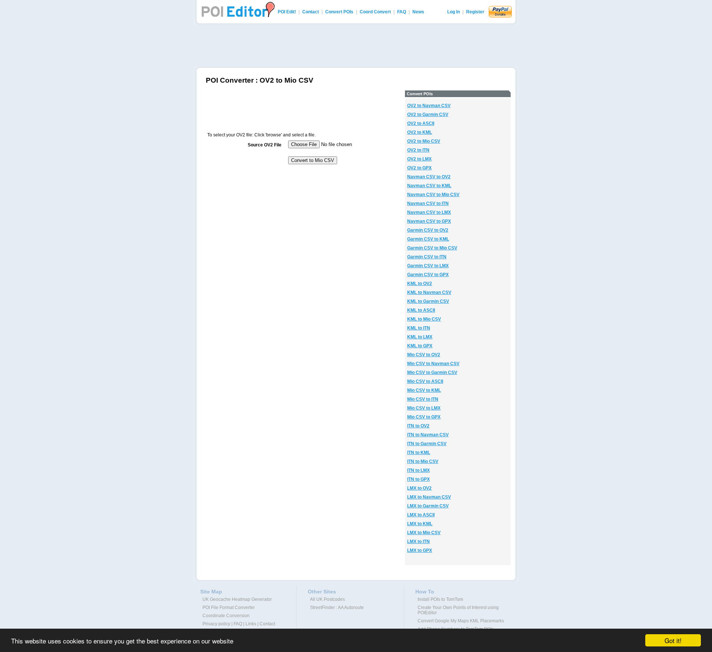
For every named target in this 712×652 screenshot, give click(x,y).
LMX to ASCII (421, 514)
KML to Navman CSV (429, 292)
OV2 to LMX (419, 159)
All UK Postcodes (327, 599)
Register (475, 11)
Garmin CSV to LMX (428, 265)
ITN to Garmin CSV (426, 443)
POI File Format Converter (228, 607)
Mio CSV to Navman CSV (433, 363)
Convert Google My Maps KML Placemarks (461, 620)
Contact (310, 11)
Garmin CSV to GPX (428, 274)
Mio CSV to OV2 (423, 354)
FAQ (401, 11)
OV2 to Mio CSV (423, 141)
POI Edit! (287, 11)
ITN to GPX (418, 479)
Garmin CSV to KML (428, 239)
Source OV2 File (264, 145)
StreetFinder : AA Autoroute (337, 607)
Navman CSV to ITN (428, 203)
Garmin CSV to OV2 (427, 230)
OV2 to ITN (418, 150)
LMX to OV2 (419, 488)
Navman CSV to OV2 (429, 176)
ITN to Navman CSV (428, 434)
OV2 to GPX (419, 168)
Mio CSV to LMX (424, 408)
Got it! (673, 640)
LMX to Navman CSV (429, 497)
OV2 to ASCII (420, 123)
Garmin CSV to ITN (426, 256)
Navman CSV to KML (429, 185)
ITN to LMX (418, 470)
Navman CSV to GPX (429, 221)
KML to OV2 (419, 283)
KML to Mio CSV (424, 319)
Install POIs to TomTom (440, 599)
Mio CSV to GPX (424, 417)
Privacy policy (216, 623)
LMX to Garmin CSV (428, 506)
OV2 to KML (419, 132)
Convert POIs (339, 11)
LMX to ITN (418, 541)
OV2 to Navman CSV (429, 105)
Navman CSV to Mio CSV (433, 194)
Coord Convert (375, 11)
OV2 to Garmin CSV (427, 114)
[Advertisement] (356, 45)
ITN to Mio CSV (422, 461)
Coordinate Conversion (226, 615)
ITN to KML (418, 452)
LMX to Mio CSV (424, 532)
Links (250, 623)
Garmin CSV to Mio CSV (432, 248)
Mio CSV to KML (424, 390)
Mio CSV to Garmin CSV (432, 372)
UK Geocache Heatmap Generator (237, 599)
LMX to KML (419, 523)
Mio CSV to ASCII (425, 381)
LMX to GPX (419, 550)
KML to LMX (419, 337)
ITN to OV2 (418, 425)
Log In (453, 11)
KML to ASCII (421, 310)
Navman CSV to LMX (429, 212)
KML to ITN (418, 328)
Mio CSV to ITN (422, 399)
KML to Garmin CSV (428, 301)
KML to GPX (419, 345)
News (418, 11)
